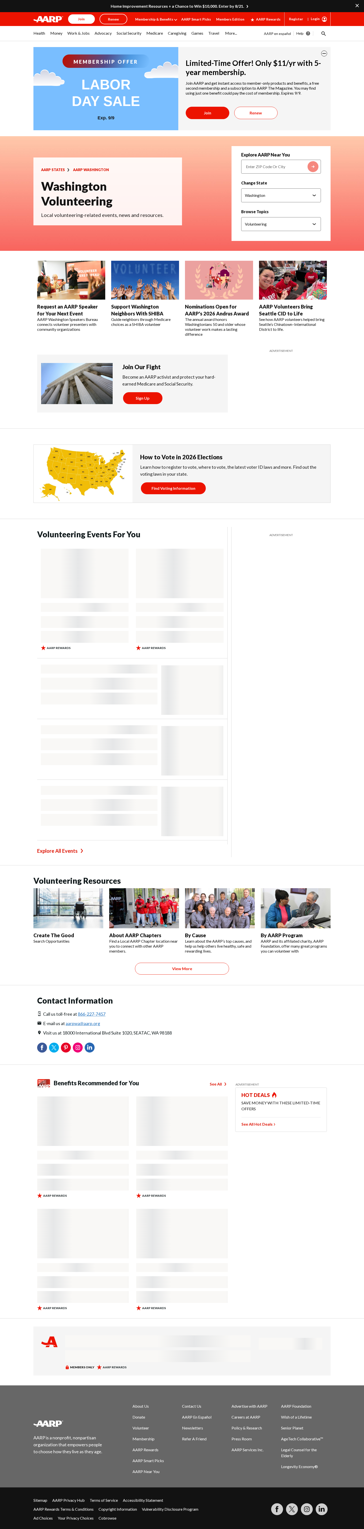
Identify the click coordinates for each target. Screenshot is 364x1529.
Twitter (54, 1048)
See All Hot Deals (257, 1124)
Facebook (42, 1048)
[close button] (324, 53)
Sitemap (40, 1500)
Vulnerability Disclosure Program (170, 1509)
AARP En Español (196, 1417)
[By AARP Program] (296, 908)
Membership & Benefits (154, 19)
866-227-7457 (91, 1014)
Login (315, 19)
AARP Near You (145, 1471)
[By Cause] (220, 908)
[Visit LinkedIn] (322, 1509)
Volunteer (140, 1427)
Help (300, 33)
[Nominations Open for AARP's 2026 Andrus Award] (219, 280)
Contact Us (191, 1406)
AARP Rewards (268, 19)
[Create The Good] (68, 908)
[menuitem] (39, 36)
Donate (138, 1417)
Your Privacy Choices (76, 1518)
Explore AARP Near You (265, 154)
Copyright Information (118, 1509)
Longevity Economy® (299, 1466)
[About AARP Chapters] (144, 908)
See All (216, 1084)
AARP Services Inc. (247, 1449)
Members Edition (230, 19)
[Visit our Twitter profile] (292, 1509)
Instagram (78, 1048)
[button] (323, 33)
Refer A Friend (194, 1438)
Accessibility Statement (143, 1500)
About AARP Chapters (135, 935)
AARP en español (277, 33)
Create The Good (53, 935)
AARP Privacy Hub (68, 1500)
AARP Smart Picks (196, 19)
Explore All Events (57, 851)
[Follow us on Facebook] (277, 1509)
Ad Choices (43, 1518)
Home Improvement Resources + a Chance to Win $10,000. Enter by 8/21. (177, 6)
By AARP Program (282, 935)
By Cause (195, 935)
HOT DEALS (255, 1095)
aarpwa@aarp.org (83, 1023)
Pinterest (66, 1048)
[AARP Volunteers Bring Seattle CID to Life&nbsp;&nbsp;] (293, 280)
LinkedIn (90, 1048)
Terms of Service (104, 1500)
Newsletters (192, 1427)
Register (296, 19)
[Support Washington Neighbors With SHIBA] (145, 280)
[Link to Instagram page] (307, 1509)
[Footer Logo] (68, 1423)
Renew (256, 112)
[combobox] (281, 167)
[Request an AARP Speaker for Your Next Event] (71, 280)
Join (207, 112)
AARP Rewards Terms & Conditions (63, 1509)
